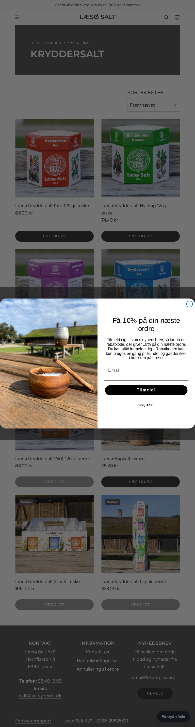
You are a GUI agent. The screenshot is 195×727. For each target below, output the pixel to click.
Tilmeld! (146, 390)
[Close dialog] (190, 304)
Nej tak (146, 405)
